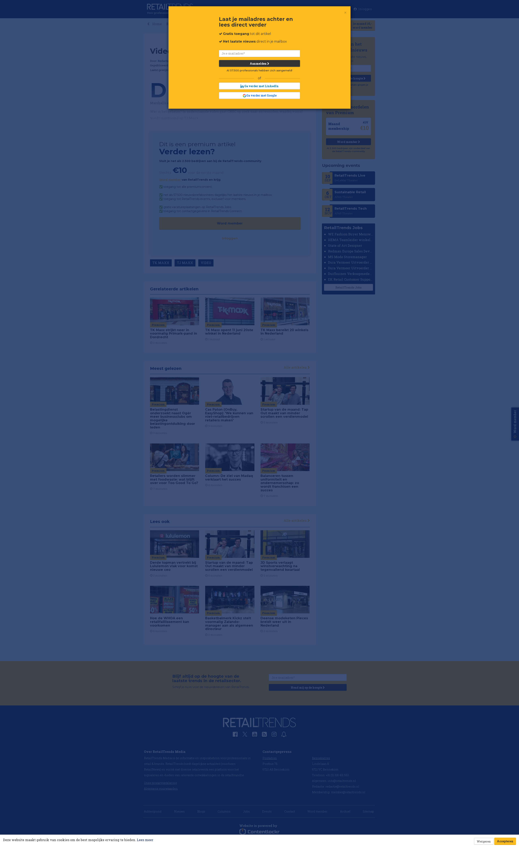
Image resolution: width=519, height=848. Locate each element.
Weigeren (484, 841)
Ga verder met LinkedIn (261, 86)
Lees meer (145, 840)
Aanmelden (258, 63)
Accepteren (505, 841)
